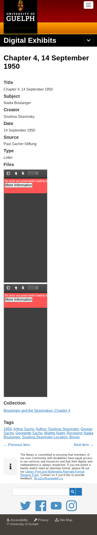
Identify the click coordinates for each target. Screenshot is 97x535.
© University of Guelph (23, 524)
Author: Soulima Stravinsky (57, 429)
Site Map (67, 521)
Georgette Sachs (29, 433)
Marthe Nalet (54, 433)
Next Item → (83, 445)
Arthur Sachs (23, 429)
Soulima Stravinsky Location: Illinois (51, 437)
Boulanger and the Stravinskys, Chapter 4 (37, 410)
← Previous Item (17, 445)
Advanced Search (79, 492)
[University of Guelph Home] (20, 17)
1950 (8, 429)
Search (72, 492)
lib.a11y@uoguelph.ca (48, 478)
